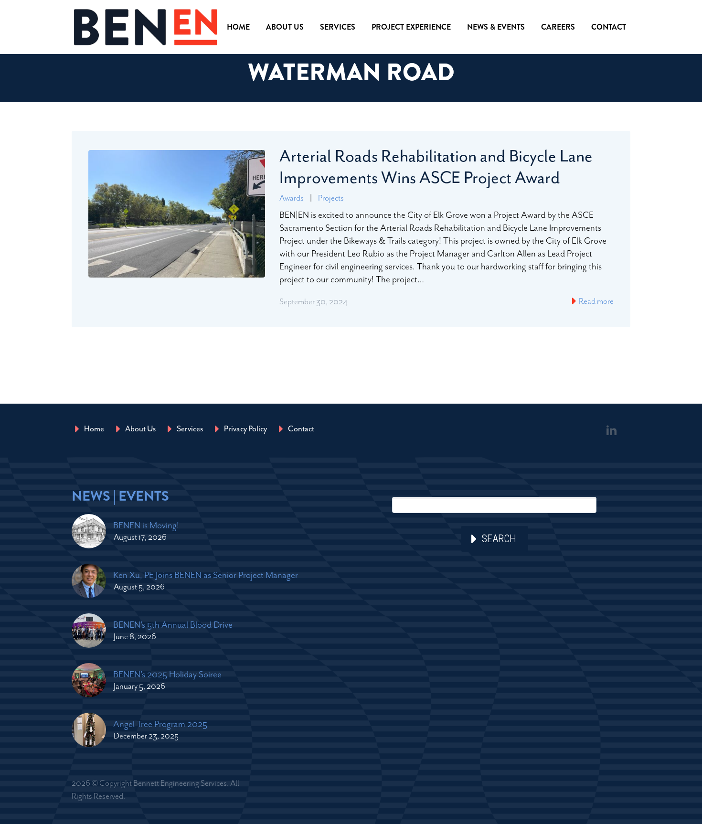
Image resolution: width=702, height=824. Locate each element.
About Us (285, 26)
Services (337, 26)
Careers (558, 26)
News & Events (496, 26)
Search (499, 539)
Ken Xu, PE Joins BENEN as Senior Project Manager (205, 575)
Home (238, 26)
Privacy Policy (245, 429)
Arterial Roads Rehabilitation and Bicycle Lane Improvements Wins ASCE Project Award (436, 166)
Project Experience (411, 26)
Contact (608, 26)
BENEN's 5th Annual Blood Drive (173, 625)
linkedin (611, 430)
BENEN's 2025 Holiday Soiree (167, 674)
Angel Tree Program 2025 (160, 724)
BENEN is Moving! (146, 525)
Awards (291, 198)
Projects (331, 198)
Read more (595, 301)
